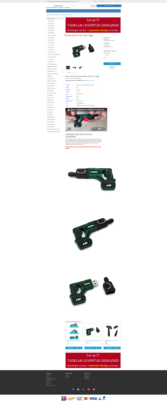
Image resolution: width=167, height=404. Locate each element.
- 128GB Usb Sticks (51, 32)
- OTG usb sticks (50, 59)
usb (73, 351)
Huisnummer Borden (99, 10)
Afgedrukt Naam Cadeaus (52, 81)
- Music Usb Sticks (50, 40)
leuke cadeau (96, 351)
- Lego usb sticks (50, 49)
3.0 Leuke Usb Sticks (51, 78)
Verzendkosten (49, 377)
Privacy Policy (48, 382)
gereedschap (102, 351)
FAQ (47, 376)
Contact (66, 375)
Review (75, 72)
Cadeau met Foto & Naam (89, 10)
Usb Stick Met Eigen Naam (52, 10)
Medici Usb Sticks (50, 97)
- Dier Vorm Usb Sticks (51, 35)
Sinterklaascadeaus (50, 126)
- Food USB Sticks (50, 37)
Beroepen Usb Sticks (51, 83)
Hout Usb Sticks (50, 95)
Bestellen (112, 63)
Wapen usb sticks (50, 109)
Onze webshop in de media (51, 378)
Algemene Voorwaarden (50, 385)
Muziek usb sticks (50, 100)
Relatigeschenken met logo (52, 66)
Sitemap (66, 377)
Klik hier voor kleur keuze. (90, 80)
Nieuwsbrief (86, 378)
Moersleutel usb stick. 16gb (73, 340)
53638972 (78, 1)
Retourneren (67, 376)
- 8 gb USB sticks (50, 23)
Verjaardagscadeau (115, 10)
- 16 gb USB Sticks (50, 25)
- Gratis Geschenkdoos (51, 56)
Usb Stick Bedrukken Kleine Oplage (66, 10)
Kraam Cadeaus (50, 114)
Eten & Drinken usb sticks (51, 93)
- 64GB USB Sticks (50, 30)
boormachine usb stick (90, 351)
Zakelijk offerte (49, 380)
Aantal (105, 57)
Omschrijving (68, 72)
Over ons (48, 381)
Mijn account (86, 375)
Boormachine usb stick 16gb (67, 14)
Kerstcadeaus (49, 112)
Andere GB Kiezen (107, 53)
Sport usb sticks (50, 105)
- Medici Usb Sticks (51, 42)
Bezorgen (48, 375)
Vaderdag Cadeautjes (51, 119)
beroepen (81, 351)
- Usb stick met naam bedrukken (53, 54)
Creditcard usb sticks (51, 88)
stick (75, 351)
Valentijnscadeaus (50, 121)
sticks (84, 351)
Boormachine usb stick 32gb (93, 340)
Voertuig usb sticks (50, 107)
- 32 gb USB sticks (50, 28)
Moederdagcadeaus (51, 117)
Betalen (47, 384)
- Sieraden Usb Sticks (51, 52)
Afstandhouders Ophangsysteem (53, 129)
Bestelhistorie (87, 376)
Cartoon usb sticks (50, 85)
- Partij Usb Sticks (50, 61)
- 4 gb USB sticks (50, 20)
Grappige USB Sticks (78, 10)
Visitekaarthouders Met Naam (52, 73)
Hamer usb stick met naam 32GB (111, 341)
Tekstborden (107, 10)
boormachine (70, 351)
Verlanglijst (86, 377)
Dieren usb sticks (50, 90)
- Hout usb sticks (50, 47)
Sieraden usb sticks (50, 102)
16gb (78, 351)
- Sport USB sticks (50, 44)
